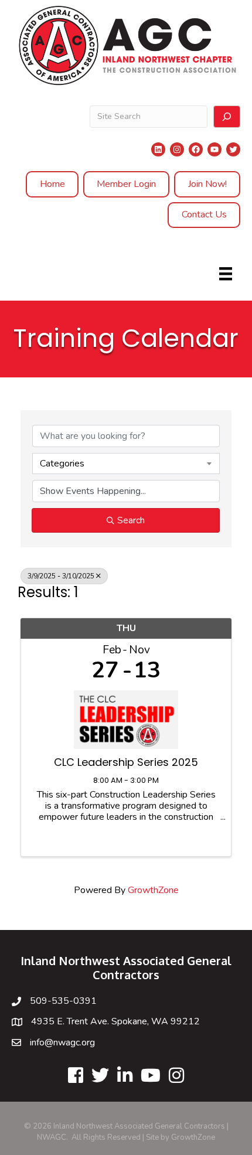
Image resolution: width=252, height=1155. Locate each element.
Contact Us (204, 214)
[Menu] (225, 273)
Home (52, 184)
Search (131, 520)
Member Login (126, 184)
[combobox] (126, 463)
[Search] (226, 116)
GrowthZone (153, 890)
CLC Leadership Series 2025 (126, 762)
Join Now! (207, 184)
